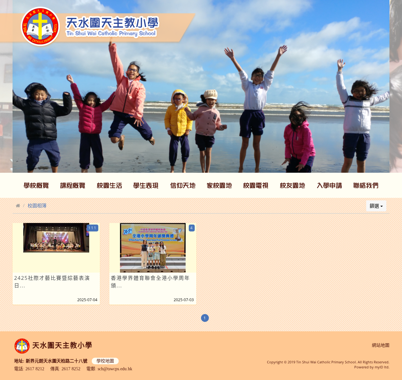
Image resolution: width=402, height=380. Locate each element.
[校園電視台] (256, 185)
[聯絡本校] (366, 185)
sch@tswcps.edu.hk (115, 368)
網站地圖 (380, 345)
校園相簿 (37, 205)
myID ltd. (382, 367)
